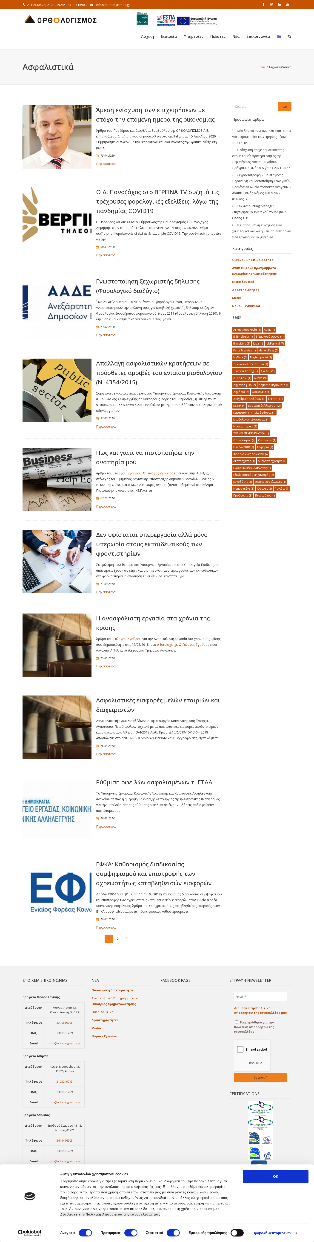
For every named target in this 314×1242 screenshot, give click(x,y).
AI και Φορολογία (247, 330)
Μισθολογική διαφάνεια (251, 419)
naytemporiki (261, 357)
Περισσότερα (106, 163)
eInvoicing (241, 343)
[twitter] (271, 4)
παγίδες (282, 489)
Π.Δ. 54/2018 (243, 447)
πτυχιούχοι (265, 495)
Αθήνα (260, 378)
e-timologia (243, 337)
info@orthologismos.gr (113, 5)
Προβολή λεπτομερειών (271, 1233)
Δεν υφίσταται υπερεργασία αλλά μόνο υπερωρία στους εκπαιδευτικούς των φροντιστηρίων (152, 544)
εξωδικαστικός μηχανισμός (253, 475)
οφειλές (264, 489)
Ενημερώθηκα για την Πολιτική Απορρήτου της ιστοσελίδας (254, 1027)
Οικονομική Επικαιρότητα (253, 260)
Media (237, 298)
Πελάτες (218, 36)
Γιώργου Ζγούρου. (127, 473)
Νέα (236, 36)
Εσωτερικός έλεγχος (264, 406)
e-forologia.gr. (167, 644)
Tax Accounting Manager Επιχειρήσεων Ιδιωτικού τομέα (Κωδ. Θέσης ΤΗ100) (259, 212)
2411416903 (65, 1140)
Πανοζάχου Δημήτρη (114, 136)
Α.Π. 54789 (242, 378)
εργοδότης (242, 482)
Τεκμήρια (265, 447)
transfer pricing (245, 371)
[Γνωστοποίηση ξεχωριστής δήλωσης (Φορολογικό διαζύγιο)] (57, 308)
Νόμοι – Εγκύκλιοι (246, 306)
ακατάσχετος (244, 461)
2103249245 (65, 1081)
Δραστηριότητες (245, 290)
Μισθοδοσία (264, 413)
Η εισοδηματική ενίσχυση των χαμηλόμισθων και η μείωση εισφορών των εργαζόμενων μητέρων (261, 231)
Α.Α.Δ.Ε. (267, 371)
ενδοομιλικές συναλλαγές (252, 468)
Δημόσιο (241, 392)
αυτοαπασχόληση (272, 461)
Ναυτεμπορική (245, 426)
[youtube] (288, 4)
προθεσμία (242, 495)
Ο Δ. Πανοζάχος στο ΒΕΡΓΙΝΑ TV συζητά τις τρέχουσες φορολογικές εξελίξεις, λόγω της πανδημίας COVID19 (157, 201)
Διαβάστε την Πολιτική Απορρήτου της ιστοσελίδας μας (110, 1214)
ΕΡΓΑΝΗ (275, 399)
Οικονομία (267, 440)
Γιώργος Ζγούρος (159, 473)
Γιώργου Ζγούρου (127, 639)
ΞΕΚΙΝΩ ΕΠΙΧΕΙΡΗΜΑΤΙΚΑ (251, 433)
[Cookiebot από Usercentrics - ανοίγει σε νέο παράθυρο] (30, 1233)
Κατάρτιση (242, 413)
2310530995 (65, 1022)
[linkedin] (280, 4)
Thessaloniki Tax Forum (250, 364)
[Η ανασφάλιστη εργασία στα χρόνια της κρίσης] (57, 645)
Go (285, 107)
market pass (268, 350)
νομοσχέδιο (243, 489)
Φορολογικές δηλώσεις (250, 454)
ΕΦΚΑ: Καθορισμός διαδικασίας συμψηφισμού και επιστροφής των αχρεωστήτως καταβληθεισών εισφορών (154, 873)
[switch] (130, 1232)
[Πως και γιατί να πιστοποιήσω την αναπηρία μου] (57, 479)
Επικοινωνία (258, 36)
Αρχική (147, 36)
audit (269, 330)
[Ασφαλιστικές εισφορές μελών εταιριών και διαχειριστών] (57, 727)
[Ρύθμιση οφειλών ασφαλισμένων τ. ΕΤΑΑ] (57, 809)
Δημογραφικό (244, 385)
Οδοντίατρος (244, 440)
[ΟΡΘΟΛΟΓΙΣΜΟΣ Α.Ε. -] (60, 18)
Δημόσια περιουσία (274, 385)
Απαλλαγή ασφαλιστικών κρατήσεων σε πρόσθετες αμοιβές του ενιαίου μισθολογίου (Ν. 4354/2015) (159, 372)
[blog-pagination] (136, 939)
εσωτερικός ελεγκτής (270, 482)
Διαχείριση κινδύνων (249, 399)
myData (240, 357)
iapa (258, 343)
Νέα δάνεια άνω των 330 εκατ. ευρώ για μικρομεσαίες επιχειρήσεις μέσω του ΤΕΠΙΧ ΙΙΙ (261, 137)
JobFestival (275, 343)
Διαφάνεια (261, 392)
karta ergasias (244, 350)
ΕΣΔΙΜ (239, 406)
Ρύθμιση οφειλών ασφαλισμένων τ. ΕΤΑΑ (154, 782)
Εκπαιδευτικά (243, 282)
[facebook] (263, 4)
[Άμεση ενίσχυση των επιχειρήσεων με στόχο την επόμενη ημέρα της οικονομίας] (57, 137)
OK (275, 1176)
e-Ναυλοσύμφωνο (269, 337)
